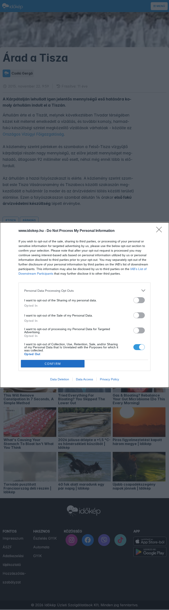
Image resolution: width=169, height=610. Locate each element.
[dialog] (84, 305)
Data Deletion (59, 379)
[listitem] (84, 290)
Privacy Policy (109, 379)
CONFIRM (53, 363)
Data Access (84, 379)
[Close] (160, 231)
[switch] (139, 300)
